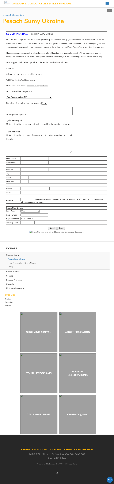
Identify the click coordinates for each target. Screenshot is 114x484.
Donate (6, 15)
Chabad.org (50, 464)
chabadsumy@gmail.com (37, 86)
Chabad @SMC (77, 414)
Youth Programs (39, 373)
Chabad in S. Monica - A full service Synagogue (41, 3)
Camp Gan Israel (39, 414)
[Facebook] (57, 473)
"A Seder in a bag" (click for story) (66, 39)
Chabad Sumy (18, 15)
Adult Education (77, 332)
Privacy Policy (72, 464)
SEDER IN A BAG (17, 33)
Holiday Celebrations (78, 373)
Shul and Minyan (39, 332)
